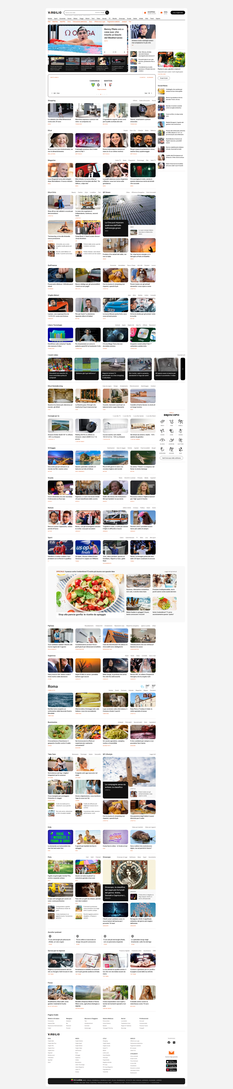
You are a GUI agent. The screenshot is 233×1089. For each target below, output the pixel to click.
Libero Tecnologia (55, 325)
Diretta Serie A (54, 77)
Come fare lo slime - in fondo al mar (115, 846)
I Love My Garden (138, 416)
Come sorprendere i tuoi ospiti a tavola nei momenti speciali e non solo (114, 1004)
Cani (87, 857)
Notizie (50, 18)
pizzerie (68, 1028)
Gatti (92, 857)
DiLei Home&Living (55, 386)
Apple (124, 325)
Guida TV (118, 160)
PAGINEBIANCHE (121, 1080)
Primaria (140, 478)
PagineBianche (107, 1069)
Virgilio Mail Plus (52, 1043)
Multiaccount (51, 1055)
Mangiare (69, 1018)
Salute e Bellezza (108, 1018)
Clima (128, 192)
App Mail (50, 1060)
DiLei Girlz (52, 192)
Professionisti (144, 1018)
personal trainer (144, 1025)
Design (116, 386)
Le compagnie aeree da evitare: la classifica (115, 785)
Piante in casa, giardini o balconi (169, 69)
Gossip (104, 18)
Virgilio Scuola (106, 1045)
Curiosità (153, 295)
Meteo (75, 18)
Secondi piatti (138, 722)
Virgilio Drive (51, 1048)
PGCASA (114, 1080)
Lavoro (154, 265)
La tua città (133, 1063)
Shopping (105, 1041)
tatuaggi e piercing (108, 1028)
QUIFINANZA (145, 1080)
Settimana (132, 857)
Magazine (52, 160)
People (126, 130)
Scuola (129, 18)
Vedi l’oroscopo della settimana (171, 458)
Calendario (50, 1057)
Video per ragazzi (150, 827)
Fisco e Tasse (131, 265)
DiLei (50, 130)
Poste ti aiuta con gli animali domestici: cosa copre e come (145, 794)
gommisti (87, 1025)
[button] (124, 52)
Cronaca (135, 507)
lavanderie (124, 1021)
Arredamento (124, 386)
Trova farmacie (134, 1061)
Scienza (105, 348)
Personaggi (140, 160)
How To (138, 325)
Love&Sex (93, 192)
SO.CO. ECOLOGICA (52, 1006)
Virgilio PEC (51, 1045)
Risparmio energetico (132, 625)
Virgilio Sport (78, 1043)
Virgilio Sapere (106, 1043)
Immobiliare (121, 265)
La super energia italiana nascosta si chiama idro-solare (146, 232)
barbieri (105, 1025)
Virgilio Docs (51, 1050)
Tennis (77, 561)
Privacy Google (86, 15)
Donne (69, 18)
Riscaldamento (89, 625)
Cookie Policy (93, 1082)
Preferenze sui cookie (103, 1082)
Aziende (131, 690)
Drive (69, 21)
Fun (130, 21)
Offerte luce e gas (99, 21)
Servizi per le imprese (56, 951)
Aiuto (49, 1062)
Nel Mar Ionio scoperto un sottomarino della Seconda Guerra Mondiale (60, 711)
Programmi (132, 160)
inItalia (141, 18)
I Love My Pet (127, 416)
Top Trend (51, 974)
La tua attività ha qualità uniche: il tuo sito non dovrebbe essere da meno (114, 972)
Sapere (158, 18)
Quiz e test (152, 655)
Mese (139, 857)
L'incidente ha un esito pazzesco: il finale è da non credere (147, 69)
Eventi (117, 690)
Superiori (153, 478)
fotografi (142, 1028)
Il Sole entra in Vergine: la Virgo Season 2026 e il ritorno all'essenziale (146, 896)
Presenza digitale (124, 950)
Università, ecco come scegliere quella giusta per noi (64, 246)
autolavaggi (88, 1028)
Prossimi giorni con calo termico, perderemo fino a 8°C (147, 61)
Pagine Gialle (53, 1015)
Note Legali (82, 1082)
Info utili (78, 288)
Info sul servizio (69, 15)
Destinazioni (110, 448)
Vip (132, 45)
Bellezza (105, 124)
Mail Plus (55, 21)
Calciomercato (130, 537)
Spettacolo (78, 153)
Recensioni (152, 325)
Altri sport (153, 537)
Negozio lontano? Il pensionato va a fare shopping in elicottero (113, 375)
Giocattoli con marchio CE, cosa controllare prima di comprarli (58, 375)
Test (99, 192)
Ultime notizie (127, 507)
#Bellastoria (51, 153)
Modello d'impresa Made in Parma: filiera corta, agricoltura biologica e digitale (87, 1004)
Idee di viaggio (121, 448)
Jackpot (124, 21)
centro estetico (107, 1023)
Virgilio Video (78, 1048)
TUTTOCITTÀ (129, 1080)
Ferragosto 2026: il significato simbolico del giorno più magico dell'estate (141, 921)
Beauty (74, 192)
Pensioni (146, 265)
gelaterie (68, 1021)
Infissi (154, 625)
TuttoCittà (105, 1071)
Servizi (123, 1018)
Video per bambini (137, 827)
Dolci (145, 722)
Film (147, 160)
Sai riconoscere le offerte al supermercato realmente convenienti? (84, 743)
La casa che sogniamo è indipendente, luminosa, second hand (86, 213)
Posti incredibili (145, 448)
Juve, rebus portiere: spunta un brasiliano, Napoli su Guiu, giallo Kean (114, 558)
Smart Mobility (106, 1055)
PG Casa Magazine (108, 1067)
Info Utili (139, 265)
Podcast (98, 857)
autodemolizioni (89, 1023)
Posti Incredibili (79, 471)
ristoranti (68, 1025)
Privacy (87, 1082)
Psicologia (84, 754)
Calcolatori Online (134, 1070)
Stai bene (50, 777)
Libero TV (77, 1069)
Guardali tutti (181, 355)
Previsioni (153, 690)
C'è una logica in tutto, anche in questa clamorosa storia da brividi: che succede (142, 181)
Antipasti (120, 722)
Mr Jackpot (133, 1048)
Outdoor (153, 386)
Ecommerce (147, 950)
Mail (49, 21)
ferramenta (51, 1021)
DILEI (134, 1080)
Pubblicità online (136, 950)
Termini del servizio (78, 15)
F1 (137, 537)
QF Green (106, 192)
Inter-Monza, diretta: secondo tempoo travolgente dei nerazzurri (147, 54)
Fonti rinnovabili (151, 192)
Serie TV (153, 160)
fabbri (49, 1028)
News (124, 160)
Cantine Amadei (79, 1008)
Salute (135, 18)
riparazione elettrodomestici (55, 1025)
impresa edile (51, 1023)
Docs (90, 21)
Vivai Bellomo (162, 74)
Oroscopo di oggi (122, 857)
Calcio (121, 537)
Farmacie (123, 690)
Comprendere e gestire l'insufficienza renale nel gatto (63, 908)
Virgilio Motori (53, 295)
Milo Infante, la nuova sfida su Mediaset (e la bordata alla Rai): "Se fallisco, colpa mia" (87, 181)
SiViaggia (51, 448)
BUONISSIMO (152, 1080)
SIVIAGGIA (138, 1080)
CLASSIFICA (142, 77)
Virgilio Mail (51, 1041)
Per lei (154, 100)
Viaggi (81, 18)
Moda (49, 124)
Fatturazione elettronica (80, 21)
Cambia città (51, 690)
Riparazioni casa (119, 625)
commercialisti (143, 1023)
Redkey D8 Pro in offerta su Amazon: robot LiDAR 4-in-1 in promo (86, 437)
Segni (144, 857)
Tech (93, 18)
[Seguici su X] (174, 1042)
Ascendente (152, 857)
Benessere (75, 754)
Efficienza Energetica (138, 192)
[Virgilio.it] (55, 12)
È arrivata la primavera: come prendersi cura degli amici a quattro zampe (91, 908)
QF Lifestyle (107, 754)
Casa (49, 409)
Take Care (52, 754)
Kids (49, 827)
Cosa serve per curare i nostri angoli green (170, 72)
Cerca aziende (134, 1056)
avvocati (142, 1021)
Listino (146, 295)
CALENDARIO (150, 77)
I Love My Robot (151, 416)
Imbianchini (99, 625)
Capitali (136, 448)
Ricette (115, 18)
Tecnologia (107, 41)
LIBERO (84, 1080)
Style (86, 192)
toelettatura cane (125, 1023)
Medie (146, 478)
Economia (62, 18)
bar (67, 1023)
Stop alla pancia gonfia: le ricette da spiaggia (82, 614)
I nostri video (53, 355)
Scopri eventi (133, 1058)
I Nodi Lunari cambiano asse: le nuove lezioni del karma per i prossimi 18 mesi (113, 921)
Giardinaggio (145, 386)
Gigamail (50, 1053)
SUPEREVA (159, 1080)
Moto (134, 295)
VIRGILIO (89, 1080)
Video (98, 18)
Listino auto (106, 1053)
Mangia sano (51, 800)
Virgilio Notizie (79, 1041)
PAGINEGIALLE (96, 1080)
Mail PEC (62, 21)
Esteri (148, 507)
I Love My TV (117, 416)
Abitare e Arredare (53, 1018)
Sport (55, 18)
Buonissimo (52, 722)
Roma (53, 686)
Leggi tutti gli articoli (171, 571)
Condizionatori (79, 649)
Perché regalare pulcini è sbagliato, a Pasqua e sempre (91, 916)
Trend (152, 18)
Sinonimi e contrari (129, 478)
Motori (87, 18)
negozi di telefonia (126, 1025)
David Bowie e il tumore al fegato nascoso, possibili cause (174, 140)
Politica (142, 507)
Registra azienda (107, 1062)
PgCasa (51, 626)
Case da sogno (107, 386)
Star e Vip (133, 130)
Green (106, 230)
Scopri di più (164, 78)
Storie (154, 507)
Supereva (51, 656)
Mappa (146, 690)
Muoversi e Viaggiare (91, 1018)
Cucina (50, 745)
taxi (86, 1021)
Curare (77, 800)
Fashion (80, 192)
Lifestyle (140, 130)
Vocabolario (133, 1065)
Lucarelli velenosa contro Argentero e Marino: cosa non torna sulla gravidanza (115, 181)
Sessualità (98, 754)
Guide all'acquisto (144, 100)
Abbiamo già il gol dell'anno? (86, 373)
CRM (154, 950)
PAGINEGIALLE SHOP (105, 1080)
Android (117, 325)
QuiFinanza (52, 265)
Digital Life (131, 325)
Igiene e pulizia (145, 625)
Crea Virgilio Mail (178, 12)
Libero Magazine (79, 1067)
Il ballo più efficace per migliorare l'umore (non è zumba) (91, 805)
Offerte (135, 100)
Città (146, 18)
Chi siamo (76, 1082)
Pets (50, 857)
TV (109, 18)
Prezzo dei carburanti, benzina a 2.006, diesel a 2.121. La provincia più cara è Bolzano (175, 132)
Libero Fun (133, 1050)
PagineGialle (106, 1060)
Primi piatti (128, 722)
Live (146, 537)
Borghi (154, 448)
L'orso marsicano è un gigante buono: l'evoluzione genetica (64, 916)
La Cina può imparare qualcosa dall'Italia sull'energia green (114, 225)
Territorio (51, 715)
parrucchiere (106, 1021)
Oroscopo (122, 18)
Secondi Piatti (107, 745)
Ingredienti (152, 722)
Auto (129, 295)
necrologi (123, 1028)
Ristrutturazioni (134, 386)
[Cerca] (107, 12)
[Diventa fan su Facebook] (169, 1042)
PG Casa (105, 1064)
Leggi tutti (153, 754)
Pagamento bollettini (113, 21)
